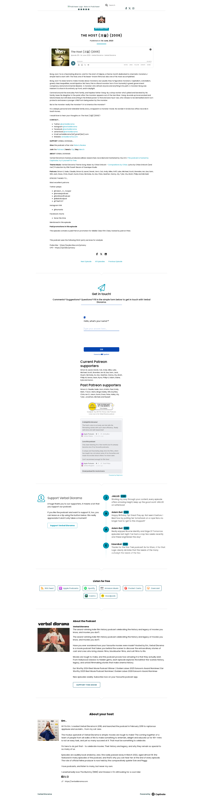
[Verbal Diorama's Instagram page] (132, 8)
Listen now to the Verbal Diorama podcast (101, 414)
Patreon (60, 149)
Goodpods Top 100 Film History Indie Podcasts (101, 412)
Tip (72, 149)
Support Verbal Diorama (62, 525)
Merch (81, 149)
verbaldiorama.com (69, 137)
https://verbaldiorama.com (76, 781)
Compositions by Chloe (117, 164)
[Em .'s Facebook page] (62, 776)
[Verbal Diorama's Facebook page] (125, 8)
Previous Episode (115, 261)
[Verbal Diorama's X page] (129, 8)
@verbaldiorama (67, 124)
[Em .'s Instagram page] (68, 776)
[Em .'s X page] (65, 776)
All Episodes (100, 261)
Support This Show (86, 685)
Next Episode (86, 261)
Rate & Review (80, 145)
